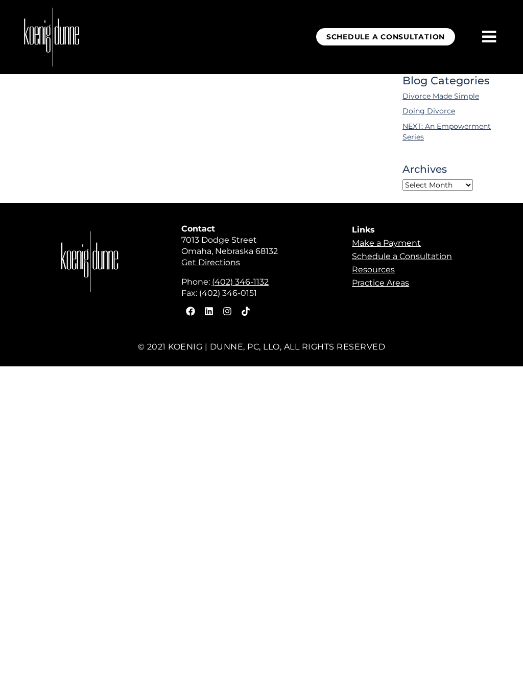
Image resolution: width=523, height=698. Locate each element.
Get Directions (210, 262)
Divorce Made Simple (440, 96)
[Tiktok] (245, 311)
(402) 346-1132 (240, 282)
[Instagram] (227, 311)
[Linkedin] (209, 311)
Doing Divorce (428, 110)
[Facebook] (190, 311)
